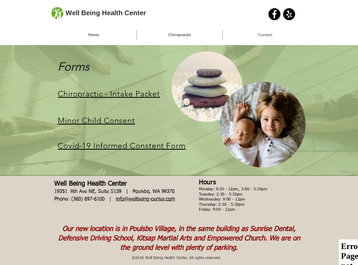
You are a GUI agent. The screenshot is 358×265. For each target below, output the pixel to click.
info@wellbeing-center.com (145, 199)
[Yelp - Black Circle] (289, 14)
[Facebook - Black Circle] (274, 14)
